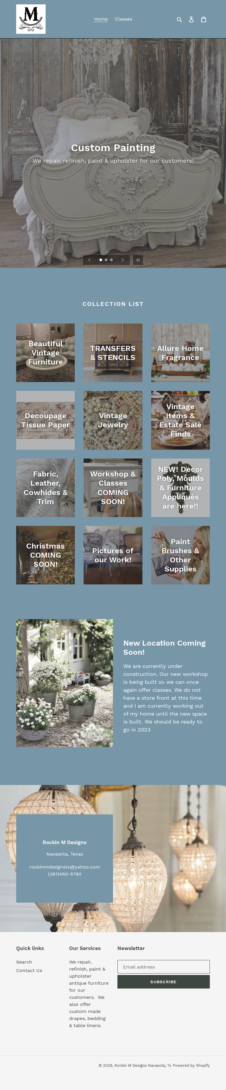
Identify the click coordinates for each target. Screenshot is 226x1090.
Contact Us (29, 970)
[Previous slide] (89, 260)
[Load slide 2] (106, 260)
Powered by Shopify (191, 1065)
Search (24, 962)
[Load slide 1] (101, 260)
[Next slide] (122, 260)
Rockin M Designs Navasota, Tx (142, 1065)
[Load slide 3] (112, 260)
